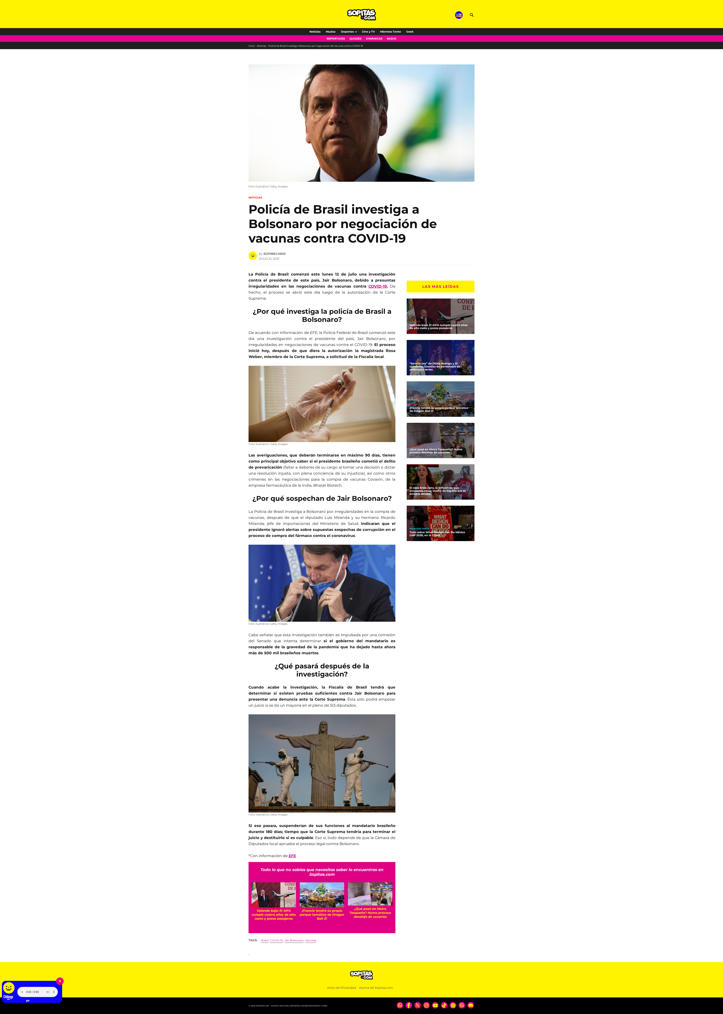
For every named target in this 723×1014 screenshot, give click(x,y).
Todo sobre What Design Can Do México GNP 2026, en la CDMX (437, 534)
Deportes (347, 31)
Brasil (264, 940)
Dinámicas (374, 38)
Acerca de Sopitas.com (376, 988)
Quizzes (355, 38)
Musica (331, 31)
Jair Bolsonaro (294, 940)
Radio (391, 38)
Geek (409, 31)
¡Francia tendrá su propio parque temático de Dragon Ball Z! (439, 409)
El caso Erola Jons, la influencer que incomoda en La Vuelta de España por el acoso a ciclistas (437, 491)
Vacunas (310, 940)
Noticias (315, 31)
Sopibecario (274, 254)
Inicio (252, 45)
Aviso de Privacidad (341, 988)
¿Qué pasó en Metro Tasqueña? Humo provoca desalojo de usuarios (436, 451)
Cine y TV (368, 31)
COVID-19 (377, 286)
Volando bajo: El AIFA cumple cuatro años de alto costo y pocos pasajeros (439, 326)
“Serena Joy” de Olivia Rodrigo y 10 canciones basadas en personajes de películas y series (435, 366)
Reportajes (336, 38)
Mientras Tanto (390, 31)
